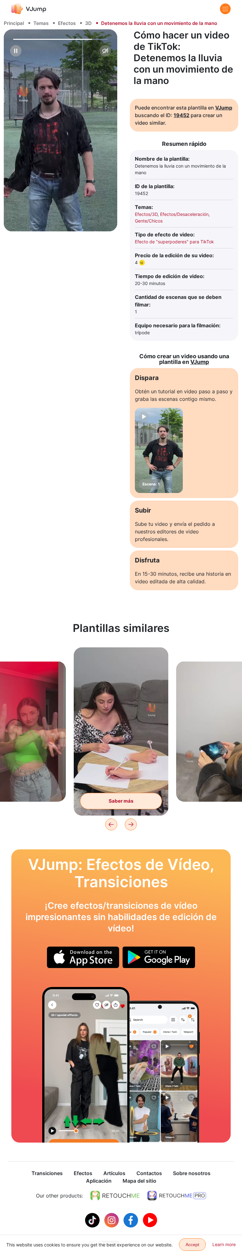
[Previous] (111, 824)
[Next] (131, 824)
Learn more (224, 1244)
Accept (192, 1244)
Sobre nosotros (191, 1173)
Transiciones (47, 1173)
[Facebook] (132, 1219)
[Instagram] (112, 1219)
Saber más (121, 801)
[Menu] (225, 8)
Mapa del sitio (139, 1181)
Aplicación (99, 1181)
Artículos (114, 1173)
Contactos (149, 1173)
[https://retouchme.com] (115, 1195)
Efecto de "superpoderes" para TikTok (174, 241)
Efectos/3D (146, 214)
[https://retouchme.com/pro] (176, 1195)
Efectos (67, 23)
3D (88, 23)
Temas (41, 23)
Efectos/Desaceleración (184, 214)
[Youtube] (150, 1219)
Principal (14, 23)
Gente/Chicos (149, 220)
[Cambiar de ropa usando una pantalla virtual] (86, 1065)
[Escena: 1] (159, 450)
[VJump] (28, 8)
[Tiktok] (93, 1219)
